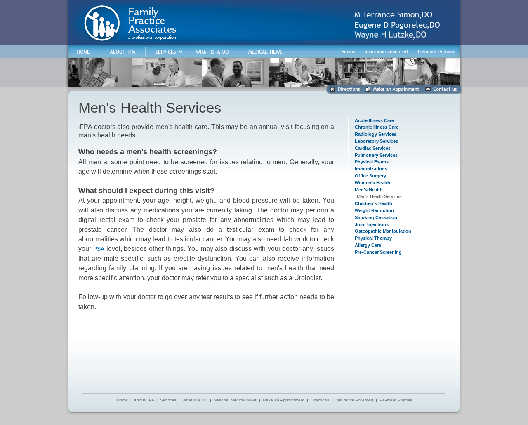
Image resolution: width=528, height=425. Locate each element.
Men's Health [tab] (369, 189)
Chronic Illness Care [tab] (376, 127)
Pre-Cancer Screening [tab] (378, 252)
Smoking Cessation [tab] (376, 217)
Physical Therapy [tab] (373, 238)
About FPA (144, 400)
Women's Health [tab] (372, 182)
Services (168, 400)
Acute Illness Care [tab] (374, 120)
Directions (320, 400)
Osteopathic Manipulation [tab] (383, 231)
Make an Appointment (283, 400)
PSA (98, 249)
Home (122, 400)
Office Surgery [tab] (370, 175)
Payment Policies (396, 400)
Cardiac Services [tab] (373, 148)
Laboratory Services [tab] (376, 141)
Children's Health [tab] (373, 203)
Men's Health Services (379, 196)
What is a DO (194, 400)
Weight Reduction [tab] (374, 210)
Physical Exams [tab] (372, 161)
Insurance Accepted (354, 400)
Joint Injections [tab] (372, 224)
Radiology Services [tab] (375, 134)
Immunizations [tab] (371, 168)
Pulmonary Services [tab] (376, 155)
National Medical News (235, 400)
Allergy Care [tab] (368, 245)
